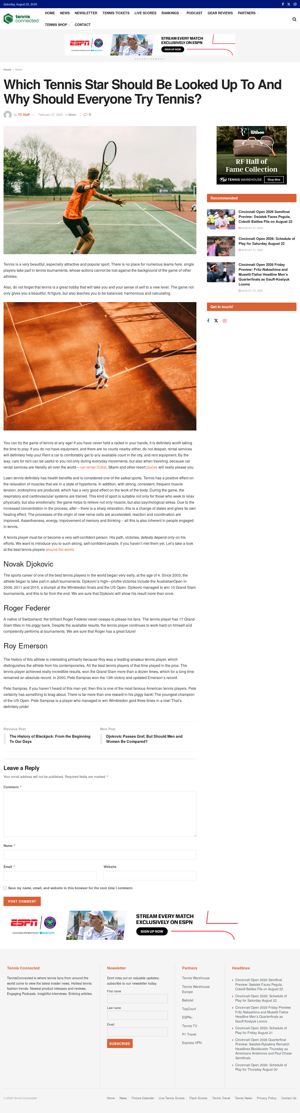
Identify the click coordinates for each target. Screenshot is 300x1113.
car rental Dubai (93, 467)
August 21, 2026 (252, 244)
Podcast (194, 13)
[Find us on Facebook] (283, 4)
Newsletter (86, 13)
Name (10, 845)
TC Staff (24, 114)
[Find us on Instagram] (295, 4)
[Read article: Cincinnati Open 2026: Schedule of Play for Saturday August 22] (221, 262)
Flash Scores (198, 1098)
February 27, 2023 (50, 114)
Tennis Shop (56, 24)
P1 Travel (189, 1034)
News (65, 13)
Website (110, 866)
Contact (83, 24)
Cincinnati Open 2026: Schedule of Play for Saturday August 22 (267, 257)
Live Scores (145, 13)
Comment (13, 786)
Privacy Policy (267, 1098)
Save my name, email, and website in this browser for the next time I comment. (70, 887)
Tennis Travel (221, 1098)
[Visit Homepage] (21, 18)
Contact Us (288, 1098)
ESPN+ (187, 1017)
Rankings (170, 13)
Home (50, 13)
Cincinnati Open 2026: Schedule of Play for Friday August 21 (261, 1030)
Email (9, 866)
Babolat (187, 1000)
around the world (60, 549)
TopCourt (189, 1008)
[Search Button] (294, 19)
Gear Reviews (220, 13)
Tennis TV (189, 1025)
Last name (114, 1008)
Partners (246, 13)
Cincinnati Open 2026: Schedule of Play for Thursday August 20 (261, 1067)
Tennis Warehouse (196, 978)
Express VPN (192, 1042)
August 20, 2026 (252, 306)
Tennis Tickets (115, 13)
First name (114, 991)
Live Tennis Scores (172, 1098)
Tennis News (243, 1098)
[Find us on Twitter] (288, 4)
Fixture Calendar (143, 1098)
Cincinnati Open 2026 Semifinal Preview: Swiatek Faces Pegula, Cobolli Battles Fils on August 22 (265, 232)
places (152, 467)
